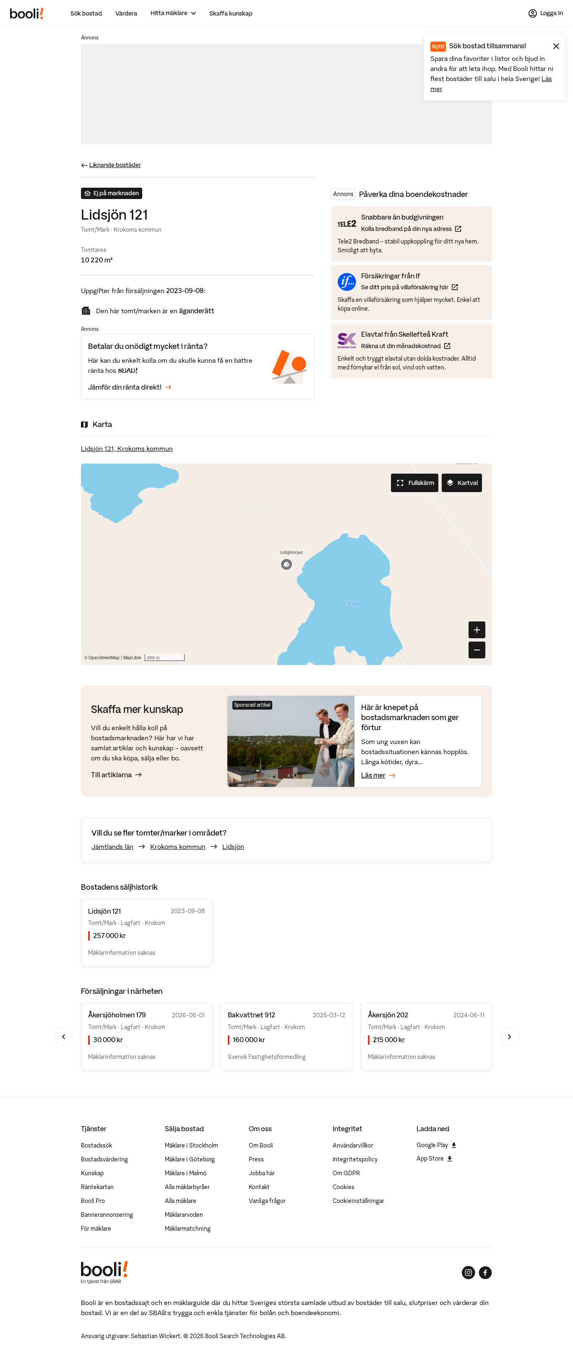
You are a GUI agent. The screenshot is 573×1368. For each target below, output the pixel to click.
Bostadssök (96, 1145)
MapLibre (132, 657)
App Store (430, 1158)
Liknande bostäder (115, 165)
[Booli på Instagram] (468, 1272)
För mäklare (96, 1228)
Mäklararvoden (184, 1215)
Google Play (432, 1145)
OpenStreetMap (104, 657)
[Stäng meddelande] (556, 46)
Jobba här (262, 1173)
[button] (286, 564)
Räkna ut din (405, 346)
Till (111, 774)
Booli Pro (93, 1201)
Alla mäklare (180, 1201)
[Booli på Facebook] (485, 1272)
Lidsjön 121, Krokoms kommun (127, 448)
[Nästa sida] (509, 1036)
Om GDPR (346, 1173)
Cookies (343, 1187)
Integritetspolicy (355, 1159)
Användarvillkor (353, 1145)
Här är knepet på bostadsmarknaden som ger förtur (410, 717)
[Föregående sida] (63, 1036)
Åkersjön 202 (388, 1015)
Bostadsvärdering (104, 1159)
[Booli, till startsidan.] (27, 13)
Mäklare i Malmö (185, 1173)
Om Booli (261, 1145)
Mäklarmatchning (188, 1228)
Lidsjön (233, 846)
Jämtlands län (112, 846)
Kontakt (259, 1187)
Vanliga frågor (267, 1201)
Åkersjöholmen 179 (117, 1015)
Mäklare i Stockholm (191, 1145)
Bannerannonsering (107, 1215)
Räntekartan (97, 1187)
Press (256, 1159)
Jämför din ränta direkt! (124, 387)
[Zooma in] (477, 629)
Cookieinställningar (358, 1201)
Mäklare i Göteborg (190, 1159)
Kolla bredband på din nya (411, 229)
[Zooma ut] (477, 650)
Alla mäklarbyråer (187, 1187)
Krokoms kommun (178, 846)
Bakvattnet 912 (251, 1015)
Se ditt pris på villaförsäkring (409, 287)
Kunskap (92, 1173)
